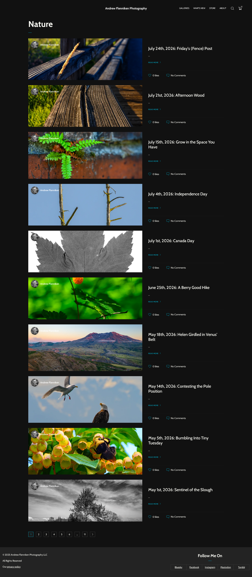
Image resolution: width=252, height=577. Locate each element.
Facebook (194, 567)
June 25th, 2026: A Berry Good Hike (178, 287)
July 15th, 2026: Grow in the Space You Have (181, 144)
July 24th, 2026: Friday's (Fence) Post (180, 48)
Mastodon (225, 567)
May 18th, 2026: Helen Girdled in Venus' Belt (182, 337)
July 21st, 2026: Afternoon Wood (176, 95)
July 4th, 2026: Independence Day (177, 193)
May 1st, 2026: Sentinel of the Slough (180, 489)
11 (85, 534)
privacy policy (14, 566)
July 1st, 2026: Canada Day (171, 240)
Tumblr (241, 567)
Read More (153, 63)
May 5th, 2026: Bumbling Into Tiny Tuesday (178, 440)
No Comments (178, 75)
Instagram (210, 567)
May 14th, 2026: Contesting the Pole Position (179, 389)
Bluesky (178, 567)
